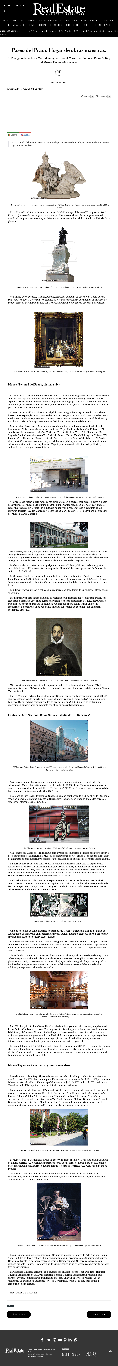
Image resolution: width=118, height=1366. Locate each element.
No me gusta (102, 96)
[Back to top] (110, 1352)
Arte (18, 89)
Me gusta (87, 96)
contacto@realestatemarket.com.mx (40, 1354)
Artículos (11, 1306)
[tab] (13, 135)
